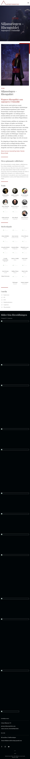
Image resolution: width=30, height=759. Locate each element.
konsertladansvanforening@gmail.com (11, 740)
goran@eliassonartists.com (8, 726)
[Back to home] (10, 3)
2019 (15, 18)
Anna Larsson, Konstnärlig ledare (10, 728)
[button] (28, 3)
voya (17, 757)
